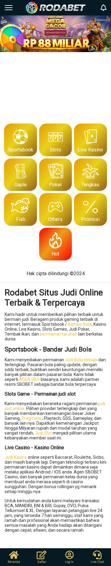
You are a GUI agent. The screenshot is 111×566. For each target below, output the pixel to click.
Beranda (14, 562)
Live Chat (97, 562)
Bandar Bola (80, 324)
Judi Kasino (16, 457)
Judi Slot (43, 433)
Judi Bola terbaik (81, 359)
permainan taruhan (58, 334)
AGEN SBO (29, 379)
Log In (69, 562)
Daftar (41, 562)
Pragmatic (32, 418)
